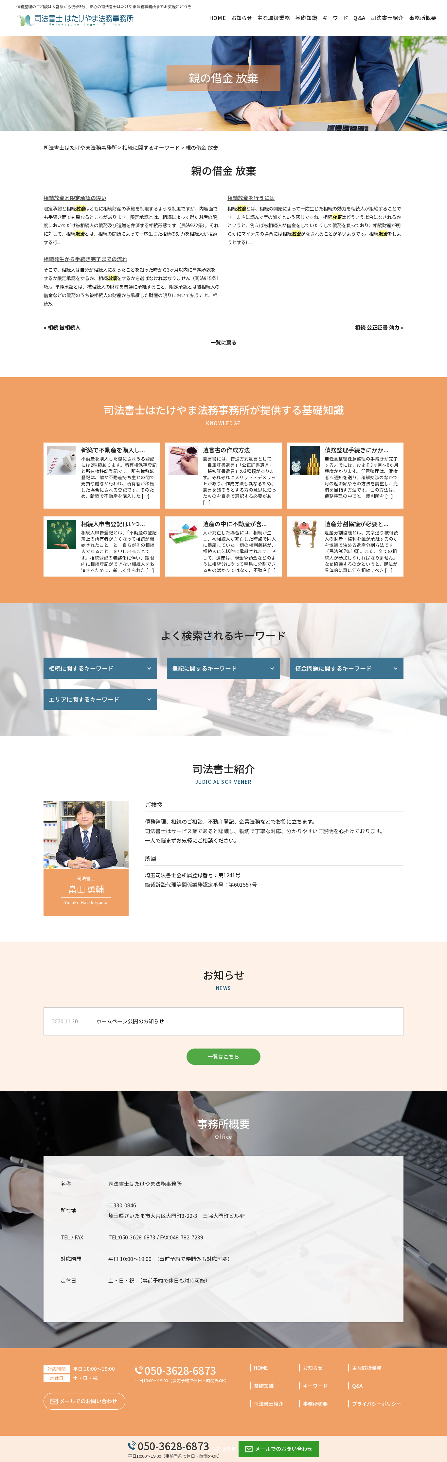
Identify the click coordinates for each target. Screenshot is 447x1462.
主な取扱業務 (367, 1367)
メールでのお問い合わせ (284, 1449)
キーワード (315, 1385)
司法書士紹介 (268, 1403)
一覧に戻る (223, 342)
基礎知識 (264, 1385)
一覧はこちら (223, 1056)
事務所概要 (315, 1403)
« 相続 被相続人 (62, 327)
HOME (261, 1367)
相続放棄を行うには (251, 198)
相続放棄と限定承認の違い (75, 198)
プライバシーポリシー (376, 1403)
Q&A (357, 1385)
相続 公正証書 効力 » (379, 327)
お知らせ (313, 1367)
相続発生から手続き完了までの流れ (85, 259)
